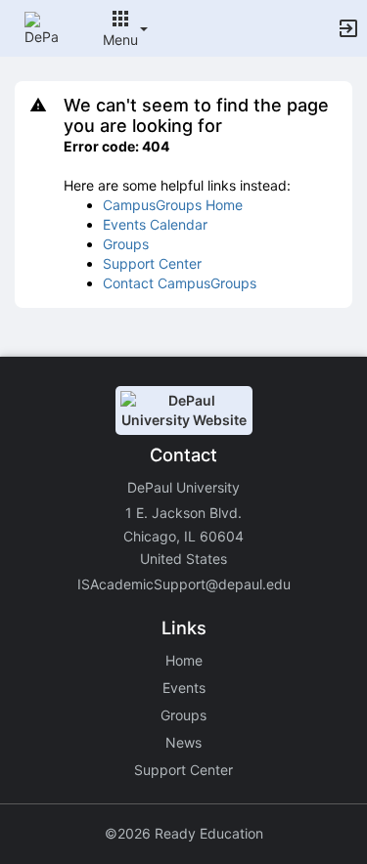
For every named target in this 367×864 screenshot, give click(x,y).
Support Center (152, 263)
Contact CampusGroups (179, 283)
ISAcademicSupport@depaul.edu (184, 584)
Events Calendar (155, 224)
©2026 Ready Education (184, 833)
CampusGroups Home (173, 204)
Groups (126, 244)
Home (184, 660)
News (183, 742)
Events (184, 687)
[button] (42, 27)
